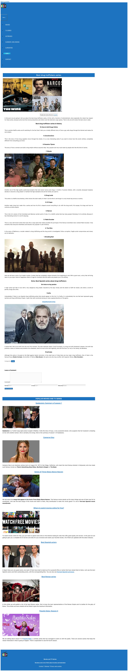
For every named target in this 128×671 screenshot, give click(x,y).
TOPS (7, 53)
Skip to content (5, 1)
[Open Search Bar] (2, 11)
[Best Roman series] (20, 601)
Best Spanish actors (49, 542)
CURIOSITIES (9, 47)
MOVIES (7, 24)
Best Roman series (49, 577)
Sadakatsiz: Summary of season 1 (49, 403)
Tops (13, 361)
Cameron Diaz (48, 437)
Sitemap (47, 666)
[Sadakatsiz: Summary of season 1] (20, 427)
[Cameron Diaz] (20, 462)
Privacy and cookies (56, 666)
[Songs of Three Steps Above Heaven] (20, 496)
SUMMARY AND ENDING (12, 42)
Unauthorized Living (48, 302)
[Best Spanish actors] (20, 567)
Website (60, 385)
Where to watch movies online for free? (48, 508)
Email (32, 385)
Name (6, 385)
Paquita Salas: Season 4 (48, 611)
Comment (7, 382)
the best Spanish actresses (65, 572)
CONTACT (8, 59)
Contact (41, 666)
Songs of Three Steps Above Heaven (48, 472)
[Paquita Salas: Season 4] (20, 635)
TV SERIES (8, 30)
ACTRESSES (8, 36)
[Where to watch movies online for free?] (20, 532)
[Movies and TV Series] (3, 7)
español (55, 114)
